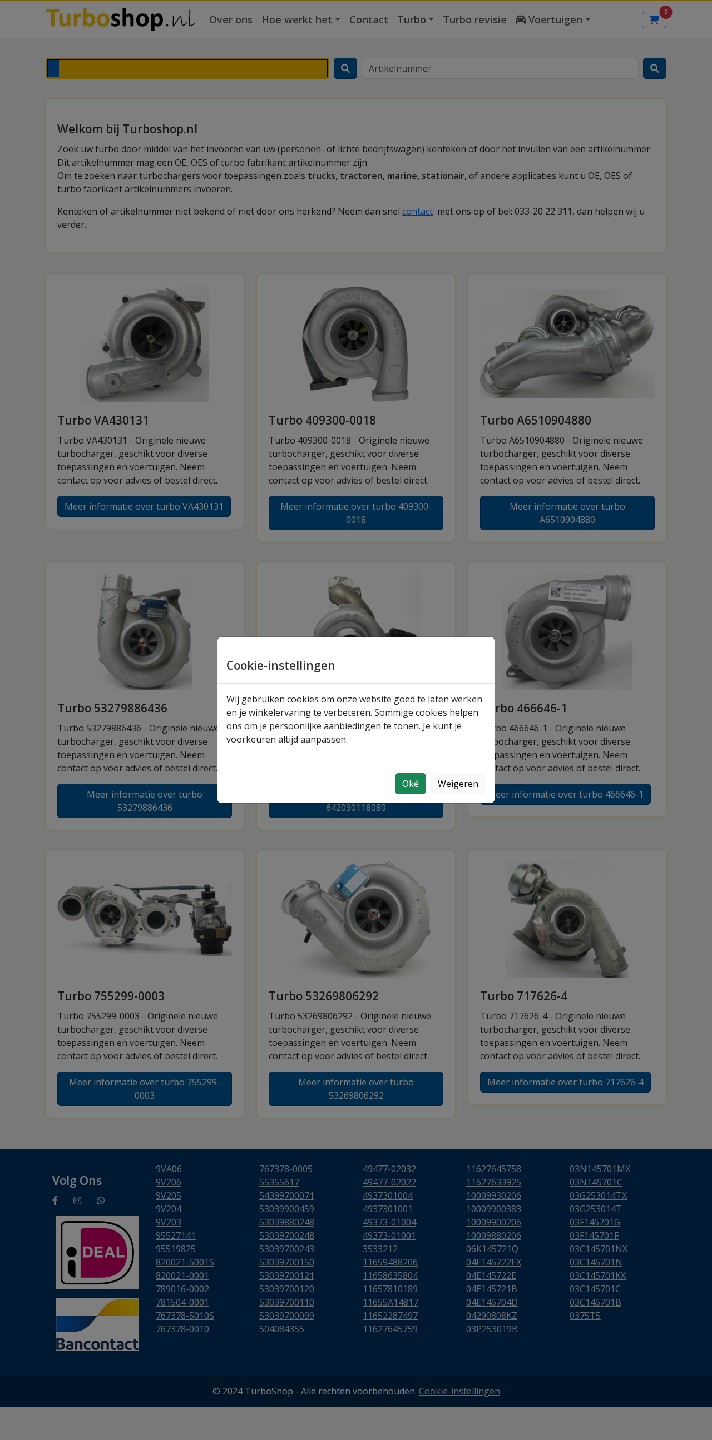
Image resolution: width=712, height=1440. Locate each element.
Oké (410, 784)
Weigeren (458, 784)
